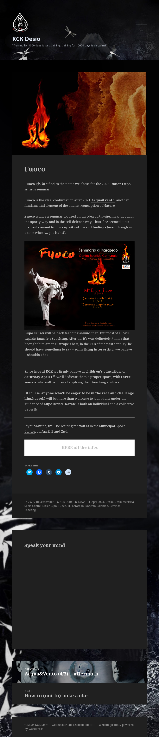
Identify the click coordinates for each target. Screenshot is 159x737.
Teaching (30, 510)
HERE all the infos (79, 447)
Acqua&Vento (103, 200)
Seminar (115, 506)
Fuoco (62, 506)
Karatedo (78, 506)
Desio (109, 502)
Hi (69, 506)
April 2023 (98, 502)
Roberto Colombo (96, 506)
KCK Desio (26, 38)
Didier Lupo (49, 506)
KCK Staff (66, 502)
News (81, 502)
